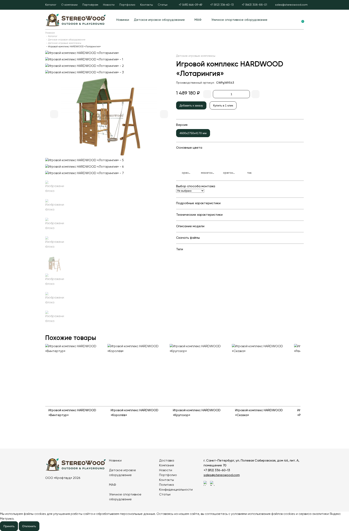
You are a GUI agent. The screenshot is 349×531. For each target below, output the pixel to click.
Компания (166, 465)
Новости (109, 4)
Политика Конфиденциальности (176, 487)
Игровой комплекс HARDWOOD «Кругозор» (197, 413)
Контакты (146, 4)
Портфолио (127, 4)
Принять (9, 526)
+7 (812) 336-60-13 (217, 470)
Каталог (50, 4)
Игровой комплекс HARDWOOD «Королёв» (134, 413)
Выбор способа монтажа (195, 186)
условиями (239, 514)
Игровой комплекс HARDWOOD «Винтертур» (72, 413)
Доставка (166, 460)
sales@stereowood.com (222, 475)
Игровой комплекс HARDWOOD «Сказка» (259, 413)
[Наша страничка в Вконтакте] (206, 483)
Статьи (162, 4)
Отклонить (29, 526)
